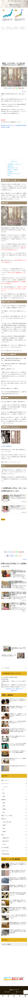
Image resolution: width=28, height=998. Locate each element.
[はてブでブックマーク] (11, 88)
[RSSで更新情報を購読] (20, 555)
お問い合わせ (14, 690)
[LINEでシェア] (17, 88)
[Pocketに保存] (14, 88)
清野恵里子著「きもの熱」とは (14, 164)
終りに (9, 175)
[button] (22, 88)
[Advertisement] (14, 46)
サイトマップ (14, 993)
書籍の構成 (10, 166)
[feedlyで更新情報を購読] (16, 555)
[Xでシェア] (5, 88)
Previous (1, 15)
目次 (12, 161)
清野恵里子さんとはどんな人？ (14, 173)
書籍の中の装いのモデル (13, 167)
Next (27, 15)
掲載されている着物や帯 (13, 169)
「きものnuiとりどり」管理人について (14, 688)
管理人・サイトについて (21, 991)
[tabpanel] (7, 15)
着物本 (3, 519)
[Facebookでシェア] (8, 88)
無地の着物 (10, 171)
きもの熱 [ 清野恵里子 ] (6, 446)
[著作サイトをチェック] (8, 555)
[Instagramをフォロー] (12, 555)
